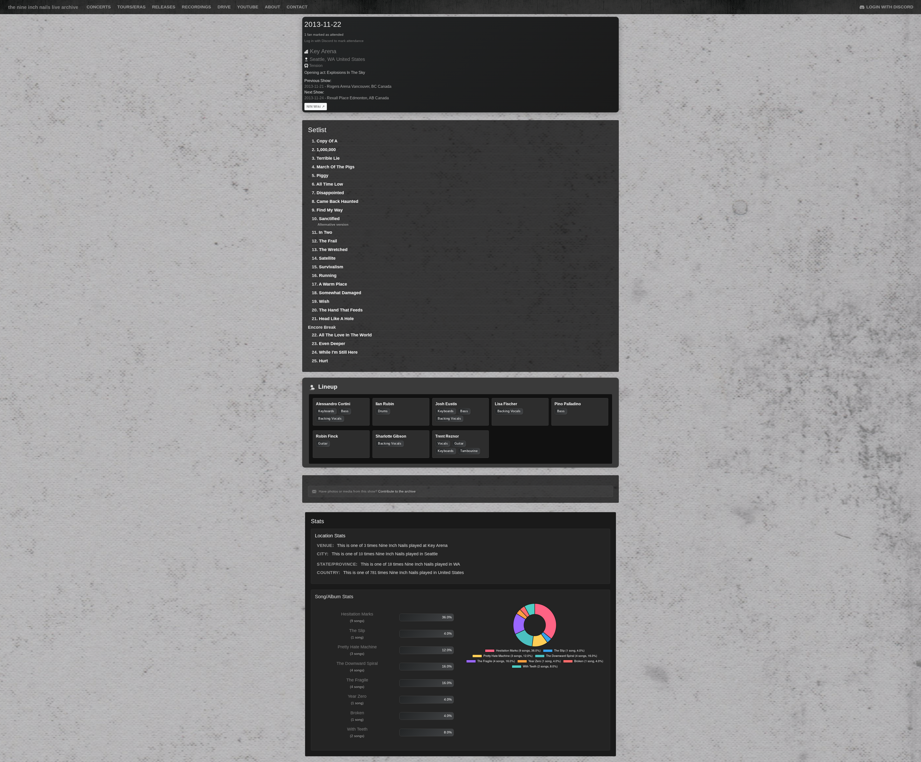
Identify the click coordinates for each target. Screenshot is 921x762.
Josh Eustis (446, 404)
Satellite (327, 258)
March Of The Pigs (335, 166)
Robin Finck (327, 436)
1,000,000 (326, 149)
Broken (357, 712)
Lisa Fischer (506, 404)
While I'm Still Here (338, 352)
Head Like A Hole (336, 318)
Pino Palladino (568, 404)
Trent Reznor (447, 436)
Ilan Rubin (385, 404)
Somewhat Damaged (340, 292)
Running (328, 275)
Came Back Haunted (337, 201)
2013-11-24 (314, 98)
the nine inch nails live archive (43, 7)
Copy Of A (327, 141)
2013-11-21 (314, 86)
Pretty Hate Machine (357, 647)
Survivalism (331, 266)
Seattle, (318, 59)
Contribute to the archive (397, 491)
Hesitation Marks (357, 614)
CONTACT (297, 7)
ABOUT (272, 7)
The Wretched (333, 249)
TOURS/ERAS (131, 7)
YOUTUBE (247, 7)
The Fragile (357, 680)
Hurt (323, 360)
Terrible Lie (328, 158)
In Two (325, 232)
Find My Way (330, 210)
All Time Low (329, 184)
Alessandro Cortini (333, 404)
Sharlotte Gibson (391, 436)
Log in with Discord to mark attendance (334, 41)
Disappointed (330, 192)
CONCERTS (99, 7)
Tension (316, 66)
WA (331, 59)
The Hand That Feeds (341, 310)
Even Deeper (332, 343)
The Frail (328, 241)
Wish (324, 301)
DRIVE (224, 7)
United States (350, 59)
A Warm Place (333, 284)
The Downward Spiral (357, 663)
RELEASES (163, 7)
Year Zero (357, 696)
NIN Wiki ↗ (316, 106)
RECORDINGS (196, 7)
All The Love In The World (345, 335)
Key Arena (323, 51)
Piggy (322, 175)
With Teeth (357, 729)
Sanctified (329, 218)
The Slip (357, 630)
